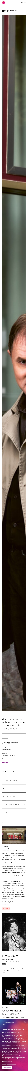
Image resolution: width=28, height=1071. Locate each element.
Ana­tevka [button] (6, 812)
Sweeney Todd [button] (8, 796)
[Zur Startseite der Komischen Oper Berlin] (3, 2)
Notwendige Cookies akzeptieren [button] (9, 1064)
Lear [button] (4, 788)
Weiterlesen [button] (5, 762)
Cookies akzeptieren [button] (7, 1067)
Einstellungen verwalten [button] (7, 1061)
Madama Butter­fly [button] (10, 780)
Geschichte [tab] (14, 738)
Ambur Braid (5, 1017)
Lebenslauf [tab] (5, 738)
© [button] (26, 709)
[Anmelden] (19, 2)
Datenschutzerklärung (9, 1051)
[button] (25, 2)
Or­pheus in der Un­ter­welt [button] (14, 804)
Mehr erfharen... (5, 904)
